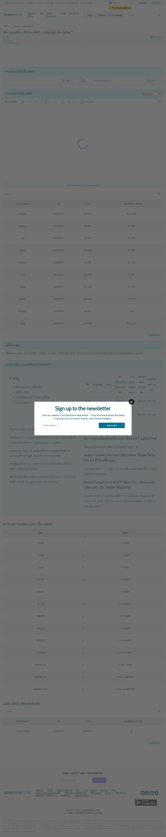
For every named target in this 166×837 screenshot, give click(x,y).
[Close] (131, 402)
